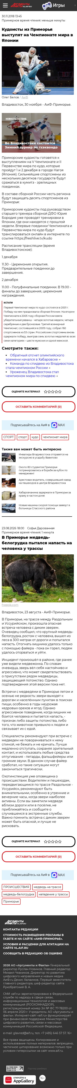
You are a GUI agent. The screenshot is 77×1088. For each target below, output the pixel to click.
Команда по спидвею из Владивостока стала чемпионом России (40, 366)
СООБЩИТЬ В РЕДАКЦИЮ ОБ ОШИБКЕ (32, 953)
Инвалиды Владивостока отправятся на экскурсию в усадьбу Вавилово (43, 456)
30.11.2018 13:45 (12, 16)
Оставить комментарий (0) (39, 407)
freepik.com (10, 605)
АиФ (25, 97)
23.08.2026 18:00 (13, 528)
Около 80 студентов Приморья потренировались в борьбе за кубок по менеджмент (43, 470)
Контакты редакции (20, 929)
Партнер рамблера (37, 1068)
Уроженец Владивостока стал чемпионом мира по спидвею (32, 374)
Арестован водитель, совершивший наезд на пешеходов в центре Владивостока (45, 481)
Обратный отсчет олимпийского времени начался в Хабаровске (35, 357)
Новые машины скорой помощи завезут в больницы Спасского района (44, 507)
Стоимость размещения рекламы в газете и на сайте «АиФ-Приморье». (33, 936)
